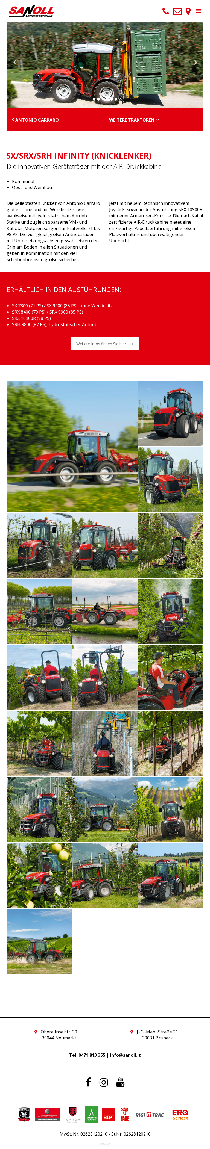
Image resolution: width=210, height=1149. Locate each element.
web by (105, 1143)
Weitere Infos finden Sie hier (101, 343)
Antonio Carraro (36, 120)
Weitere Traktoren (132, 120)
